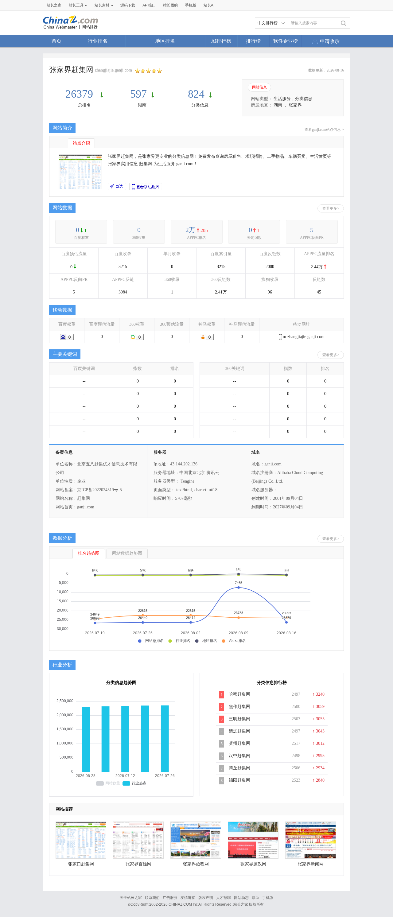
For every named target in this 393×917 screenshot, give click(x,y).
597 (138, 94)
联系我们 (152, 898)
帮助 (255, 898)
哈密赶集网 (239, 694)
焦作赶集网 (239, 706)
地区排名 (165, 41)
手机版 (267, 898)
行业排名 (97, 41)
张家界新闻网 (311, 864)
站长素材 (102, 5)
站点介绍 (81, 143)
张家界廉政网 (253, 864)
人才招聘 (223, 898)
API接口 (149, 5)
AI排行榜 (221, 41)
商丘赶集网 (239, 768)
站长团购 (170, 5)
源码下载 (127, 5)
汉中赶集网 (239, 755)
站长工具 (76, 5)
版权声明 (205, 898)
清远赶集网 (239, 731)
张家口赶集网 (81, 864)
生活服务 (282, 98)
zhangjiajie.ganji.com (113, 70)
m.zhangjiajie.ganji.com (304, 336)
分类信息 (199, 105)
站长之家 (54, 5)
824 (196, 94)
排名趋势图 (88, 553)
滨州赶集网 (239, 743)
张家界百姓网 (138, 864)
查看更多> (330, 208)
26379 (80, 94)
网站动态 (241, 898)
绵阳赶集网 (239, 780)
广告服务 (170, 898)
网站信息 (259, 87)
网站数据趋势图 (127, 553)
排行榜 (253, 41)
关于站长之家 (131, 898)
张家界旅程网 (196, 864)
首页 (56, 41)
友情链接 (188, 898)
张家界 (295, 105)
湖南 (142, 105)
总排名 (84, 105)
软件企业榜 (285, 41)
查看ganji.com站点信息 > (324, 129)
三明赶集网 (239, 719)
